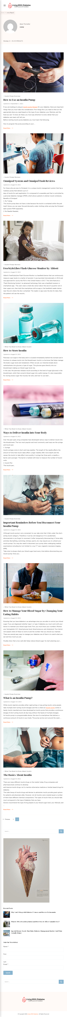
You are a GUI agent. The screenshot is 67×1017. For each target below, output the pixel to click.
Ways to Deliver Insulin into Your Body (25, 432)
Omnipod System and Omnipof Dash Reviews (29, 181)
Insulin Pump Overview (12, 96)
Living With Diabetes (32, 1014)
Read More (6, 128)
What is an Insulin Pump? (17, 698)
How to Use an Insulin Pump (19, 100)
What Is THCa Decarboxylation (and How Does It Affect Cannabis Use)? (35, 922)
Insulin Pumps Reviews (12, 177)
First (4, 954)
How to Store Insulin (14, 350)
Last (4, 962)
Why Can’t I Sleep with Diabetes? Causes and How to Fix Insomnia (33, 912)
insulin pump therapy (30, 107)
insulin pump (50, 708)
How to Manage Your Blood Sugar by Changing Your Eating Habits (33, 612)
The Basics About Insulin (17, 775)
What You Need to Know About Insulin (18, 346)
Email (5, 964)
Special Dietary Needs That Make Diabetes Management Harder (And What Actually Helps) (36, 932)
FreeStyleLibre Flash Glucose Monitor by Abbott (30, 268)
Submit (8, 973)
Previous (7, 819)
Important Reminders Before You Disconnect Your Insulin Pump (31, 524)
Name (5, 947)
